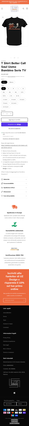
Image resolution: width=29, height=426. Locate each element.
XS (3, 88)
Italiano (20, 404)
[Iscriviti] (24, 300)
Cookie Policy (14, 421)
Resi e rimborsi (7, 348)
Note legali (6, 345)
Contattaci (6, 327)
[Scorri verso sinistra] (11, 58)
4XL (16, 92)
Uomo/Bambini (7, 312)
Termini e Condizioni (8, 352)
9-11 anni (13, 103)
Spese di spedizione (11, 76)
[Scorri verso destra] (18, 58)
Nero (4, 82)
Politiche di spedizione (9, 341)
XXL (4, 92)
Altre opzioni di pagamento (14, 128)
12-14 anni (5, 107)
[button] (2, 8)
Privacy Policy (6, 337)
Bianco (11, 82)
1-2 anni (5, 99)
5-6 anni (22, 99)
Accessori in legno (8, 323)
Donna (5, 316)
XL (23, 88)
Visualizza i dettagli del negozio (11, 138)
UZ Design (9, 418)
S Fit (22, 92)
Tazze (4, 320)
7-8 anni (5, 103)
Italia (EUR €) (9, 404)
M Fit (4, 96)
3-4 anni (13, 99)
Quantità (3, 110)
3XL (10, 92)
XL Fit (17, 96)
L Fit (11, 96)
